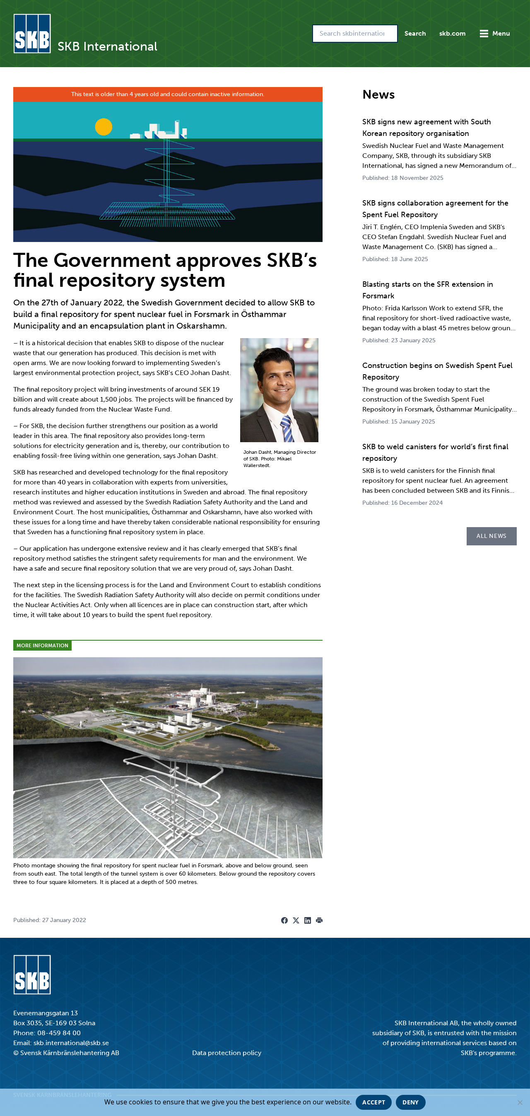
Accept (373, 1102)
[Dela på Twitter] (296, 920)
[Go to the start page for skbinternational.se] (32, 33)
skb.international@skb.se (71, 1043)
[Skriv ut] (319, 920)
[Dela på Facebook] (284, 920)
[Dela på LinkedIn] (307, 920)
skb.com (452, 33)
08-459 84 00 (59, 1033)
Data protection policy (226, 1053)
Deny (410, 1102)
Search (415, 33)
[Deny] (520, 1102)
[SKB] (32, 974)
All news (492, 536)
